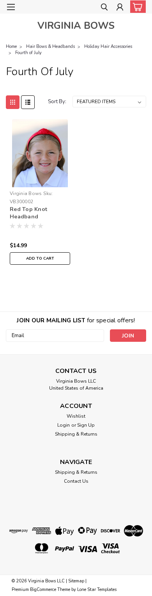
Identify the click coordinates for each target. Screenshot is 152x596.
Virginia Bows (26, 193)
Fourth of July (28, 53)
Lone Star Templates (97, 589)
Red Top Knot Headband (28, 213)
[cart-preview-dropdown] (136, 6)
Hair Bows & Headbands (50, 46)
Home (11, 46)
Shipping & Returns (76, 434)
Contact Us (76, 481)
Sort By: (57, 101)
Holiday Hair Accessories (108, 46)
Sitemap (76, 581)
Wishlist (76, 416)
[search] (104, 8)
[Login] (120, 8)
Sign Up (86, 425)
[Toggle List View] (28, 102)
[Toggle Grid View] (12, 102)
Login (63, 425)
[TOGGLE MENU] (10, 7)
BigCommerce (43, 589)
